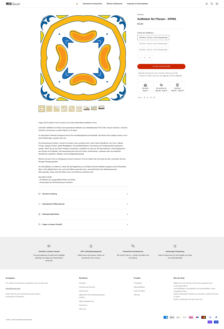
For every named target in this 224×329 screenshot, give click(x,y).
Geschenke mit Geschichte (92, 4)
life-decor (140, 14)
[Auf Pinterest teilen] (151, 97)
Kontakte (82, 283)
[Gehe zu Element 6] (79, 108)
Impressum (83, 305)
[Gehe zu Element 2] (49, 108)
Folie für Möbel (139, 291)
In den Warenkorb (161, 66)
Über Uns (82, 309)
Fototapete (138, 283)
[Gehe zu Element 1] (41, 108)
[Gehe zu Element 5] (71, 108)
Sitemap (137, 295)
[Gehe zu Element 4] (64, 108)
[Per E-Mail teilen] (154, 97)
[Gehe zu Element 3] (56, 108)
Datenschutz (83, 291)
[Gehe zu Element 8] (94, 107)
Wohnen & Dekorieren (114, 4)
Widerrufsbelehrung (86, 301)
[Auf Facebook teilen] (144, 97)
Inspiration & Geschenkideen (137, 4)
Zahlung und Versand (87, 287)
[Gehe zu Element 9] (101, 107)
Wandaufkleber (139, 287)
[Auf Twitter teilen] (148, 97)
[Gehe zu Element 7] (86, 107)
